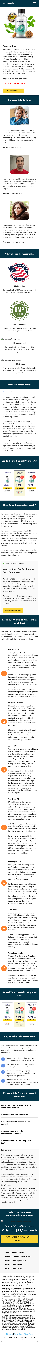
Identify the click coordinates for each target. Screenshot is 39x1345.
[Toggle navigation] (34, 3)
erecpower (20, 1200)
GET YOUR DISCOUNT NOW (18, 1239)
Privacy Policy (28, 1334)
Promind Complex (21, 1193)
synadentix (12, 1202)
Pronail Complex (6, 1188)
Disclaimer (9, 1334)
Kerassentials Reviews (14, 1264)
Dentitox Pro (32, 1188)
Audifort (21, 1195)
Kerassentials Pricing (13, 1268)
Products (29, 1290)
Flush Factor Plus (14, 1191)
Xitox (14, 1188)
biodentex (4, 1200)
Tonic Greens (5, 1195)
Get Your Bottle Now (13, 610)
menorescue (28, 1197)
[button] (19, 1106)
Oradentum (31, 1193)
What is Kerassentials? (14, 1252)
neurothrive (12, 1200)
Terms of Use (18, 1334)
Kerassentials (8, 3)
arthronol (28, 1200)
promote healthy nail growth (17, 425)
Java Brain (14, 1195)
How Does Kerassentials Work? (18, 1256)
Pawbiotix (4, 1191)
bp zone (28, 1195)
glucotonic (4, 1197)
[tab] (19, 1106)
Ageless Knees (22, 1188)
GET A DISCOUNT (12, 90)
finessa (11, 1197)
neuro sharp (19, 1197)
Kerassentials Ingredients (15, 1260)
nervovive (4, 1202)
